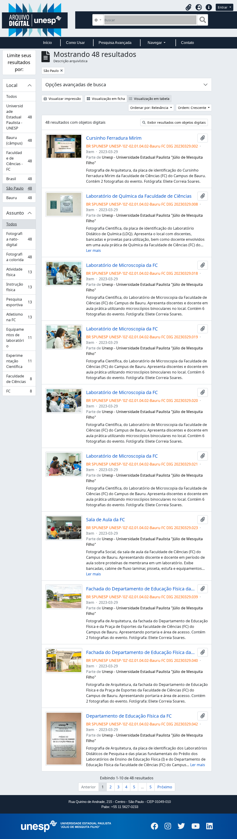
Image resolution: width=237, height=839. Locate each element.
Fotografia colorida (19, 257)
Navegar (155, 43)
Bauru (19, 198)
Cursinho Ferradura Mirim (114, 138)
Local (11, 85)
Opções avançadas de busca (75, 84)
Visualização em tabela (151, 98)
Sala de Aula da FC (105, 519)
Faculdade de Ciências (19, 378)
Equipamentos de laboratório (19, 338)
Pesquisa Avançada (115, 43)
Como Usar (75, 43)
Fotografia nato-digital (19, 239)
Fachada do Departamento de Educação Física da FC (141, 589)
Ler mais (93, 250)
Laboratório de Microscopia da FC (122, 265)
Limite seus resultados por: (19, 62)
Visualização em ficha (108, 98)
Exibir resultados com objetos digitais (176, 122)
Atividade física (19, 272)
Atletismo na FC (19, 317)
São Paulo (19, 189)
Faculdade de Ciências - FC (19, 161)
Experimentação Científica (19, 361)
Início (47, 43)
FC (19, 392)
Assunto (15, 213)
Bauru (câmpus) (19, 140)
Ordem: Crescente (192, 107)
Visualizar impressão (64, 98)
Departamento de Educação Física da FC (129, 716)
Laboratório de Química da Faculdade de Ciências (139, 196)
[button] (188, 7)
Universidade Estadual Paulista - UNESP (19, 117)
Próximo (164, 787)
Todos (11, 96)
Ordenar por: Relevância (149, 107)
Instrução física (19, 287)
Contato (187, 43)
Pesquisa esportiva (19, 302)
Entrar (223, 7)
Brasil (19, 180)
